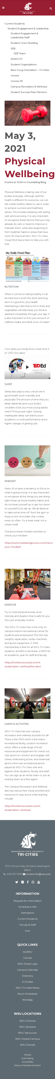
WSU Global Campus (27, 1038)
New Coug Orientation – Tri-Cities (30, 70)
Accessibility (27, 1062)
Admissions (27, 912)
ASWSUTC (17, 58)
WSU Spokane (27, 1026)
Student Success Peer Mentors (29, 92)
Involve (15, 75)
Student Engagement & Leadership (28, 28)
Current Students (15, 23)
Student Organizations (24, 64)
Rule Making (27, 1058)
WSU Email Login (28, 963)
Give (27, 930)
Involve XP (17, 81)
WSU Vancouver (27, 1032)
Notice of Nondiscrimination (27, 1065)
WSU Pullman (27, 1020)
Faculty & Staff (27, 924)
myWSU (27, 951)
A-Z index (27, 981)
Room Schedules (27, 993)
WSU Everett (27, 1044)
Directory (27, 975)
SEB (13, 48)
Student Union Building (24, 42)
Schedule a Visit (27, 906)
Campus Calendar (27, 969)
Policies (27, 1055)
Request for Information (28, 900)
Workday (27, 999)
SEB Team (20, 53)
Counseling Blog (36, 182)
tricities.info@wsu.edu (38, 874)
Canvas (27, 957)
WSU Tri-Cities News (27, 987)
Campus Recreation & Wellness (29, 86)
